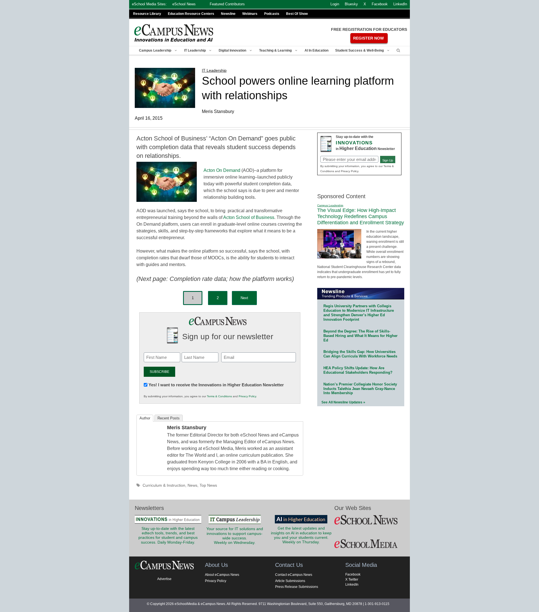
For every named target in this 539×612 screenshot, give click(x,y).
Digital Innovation (232, 50)
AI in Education (316, 50)
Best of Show (297, 14)
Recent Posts (168, 418)
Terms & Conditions (219, 396)
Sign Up (387, 160)
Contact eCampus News (293, 575)
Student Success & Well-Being (359, 50)
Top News (208, 485)
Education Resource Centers (191, 14)
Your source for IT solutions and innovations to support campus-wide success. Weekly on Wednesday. (234, 536)
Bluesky (351, 4)
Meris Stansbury (186, 427)
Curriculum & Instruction (164, 485)
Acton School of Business (248, 217)
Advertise (164, 579)
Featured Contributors (227, 4)
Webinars (249, 14)
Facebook (352, 574)
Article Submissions (290, 581)
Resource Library (147, 14)
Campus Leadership (155, 50)
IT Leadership (195, 50)
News (192, 485)
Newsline (228, 14)
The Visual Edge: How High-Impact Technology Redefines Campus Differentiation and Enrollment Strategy (360, 216)
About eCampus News (222, 575)
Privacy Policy (247, 396)
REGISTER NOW (368, 38)
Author (145, 418)
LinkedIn (351, 584)
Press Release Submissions (296, 587)
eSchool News (184, 4)
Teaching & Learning (275, 50)
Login (334, 4)
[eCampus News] (174, 33)
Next (244, 298)
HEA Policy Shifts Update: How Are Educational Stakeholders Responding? (357, 370)
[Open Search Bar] (398, 50)
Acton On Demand (222, 170)
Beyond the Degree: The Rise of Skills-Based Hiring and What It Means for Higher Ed (360, 335)
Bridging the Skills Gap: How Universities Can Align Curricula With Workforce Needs (360, 354)
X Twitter (351, 579)
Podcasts (271, 14)
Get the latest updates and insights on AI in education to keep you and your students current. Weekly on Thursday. (301, 535)
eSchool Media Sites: (149, 4)
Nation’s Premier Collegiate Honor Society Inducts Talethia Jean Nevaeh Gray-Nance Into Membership (360, 388)
